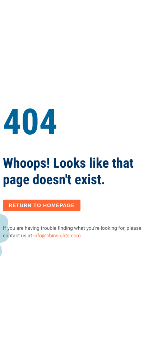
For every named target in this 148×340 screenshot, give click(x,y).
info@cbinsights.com (57, 236)
